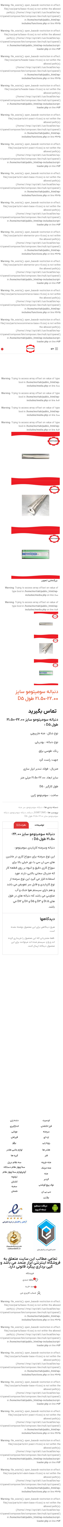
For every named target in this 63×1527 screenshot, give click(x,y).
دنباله (30, 812)
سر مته (22, 807)
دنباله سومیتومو (34, 807)
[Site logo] (30, 348)
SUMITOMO (40, 812)
